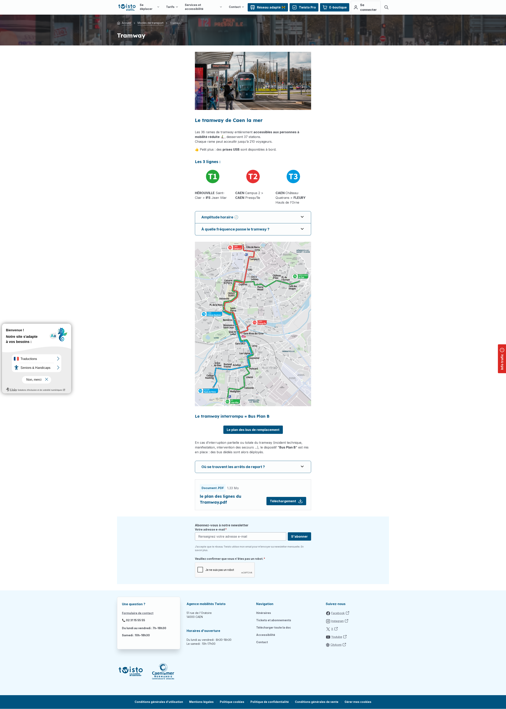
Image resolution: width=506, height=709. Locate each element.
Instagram (337, 621)
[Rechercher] (386, 7)
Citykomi (336, 644)
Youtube (336, 636)
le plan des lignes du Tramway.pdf (220, 499)
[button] (358, 702)
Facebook (338, 613)
